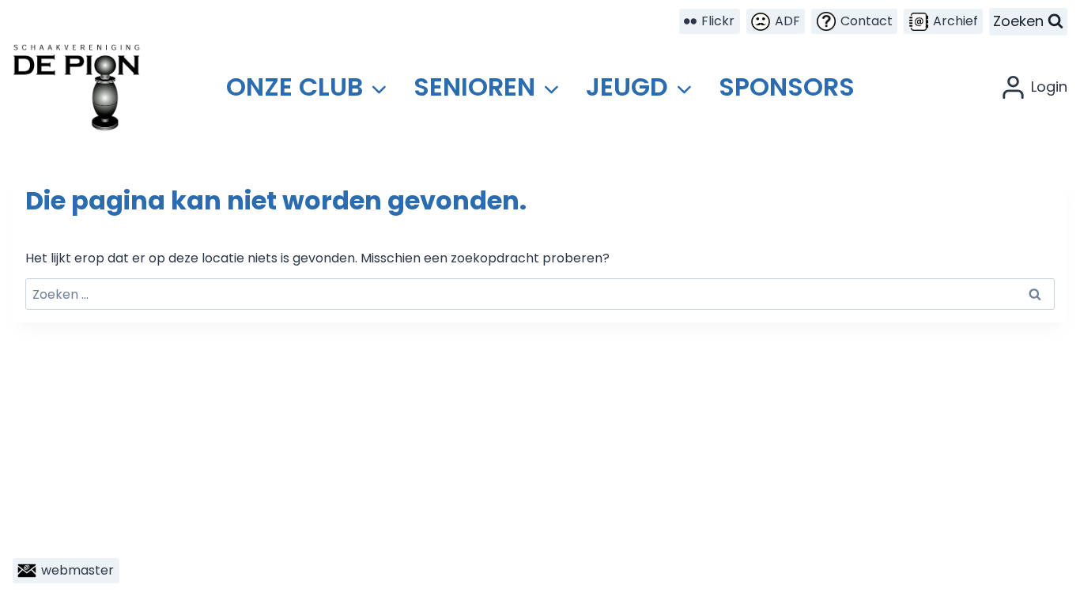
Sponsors (787, 86)
